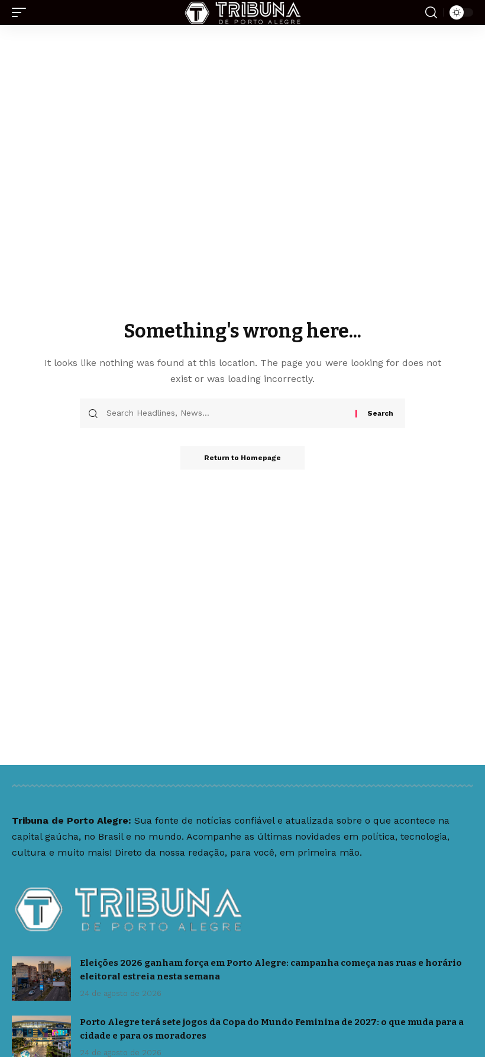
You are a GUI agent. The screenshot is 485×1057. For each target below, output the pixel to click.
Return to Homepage (242, 458)
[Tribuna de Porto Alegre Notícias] (242, 12)
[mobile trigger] (22, 12)
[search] (431, 12)
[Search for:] (226, 413)
